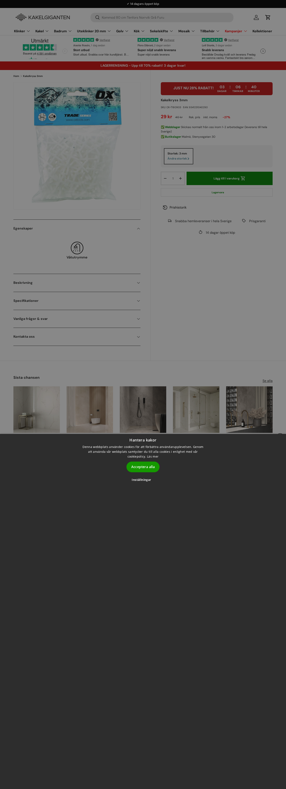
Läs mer (152, 456)
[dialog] (143, 611)
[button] (143, 479)
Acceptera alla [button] (143, 467)
